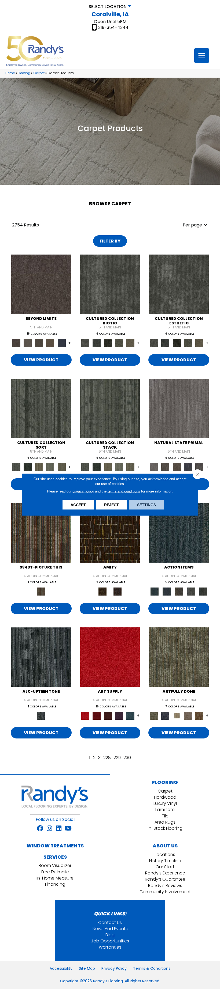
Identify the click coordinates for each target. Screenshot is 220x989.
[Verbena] (119, 715)
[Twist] (62, 466)
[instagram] (49, 828)
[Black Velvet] (117, 591)
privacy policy (83, 491)
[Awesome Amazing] (188, 715)
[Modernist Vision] (177, 715)
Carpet (39, 73)
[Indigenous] (177, 466)
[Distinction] (130, 342)
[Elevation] (39, 342)
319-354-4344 (113, 28)
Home (10, 73)
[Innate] (188, 466)
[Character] (96, 342)
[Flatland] (62, 342)
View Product (41, 360)
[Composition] (119, 342)
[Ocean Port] (167, 591)
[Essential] (165, 466)
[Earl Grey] (191, 591)
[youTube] (68, 828)
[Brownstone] (179, 591)
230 (127, 757)
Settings (146, 504)
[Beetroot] (108, 715)
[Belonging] (179, 408)
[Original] (199, 466)
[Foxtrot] (41, 656)
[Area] (41, 284)
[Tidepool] (179, 532)
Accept (78, 504)
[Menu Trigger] (201, 55)
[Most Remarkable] (165, 715)
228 (107, 757)
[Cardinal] (110, 656)
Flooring (24, 73)
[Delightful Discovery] (179, 656)
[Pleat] (50, 466)
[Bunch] (27, 466)
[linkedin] (59, 828)
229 (117, 757)
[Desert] (27, 342)
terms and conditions (124, 491)
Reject (111, 504)
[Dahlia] (96, 715)
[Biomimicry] (110, 284)
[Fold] (39, 466)
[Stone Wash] (130, 715)
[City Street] (203, 591)
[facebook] (40, 828)
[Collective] (108, 342)
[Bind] (41, 408)
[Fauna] (50, 342)
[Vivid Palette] (199, 715)
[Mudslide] (41, 532)
